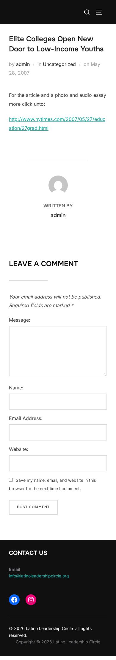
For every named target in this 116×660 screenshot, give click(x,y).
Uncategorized (59, 64)
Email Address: (26, 418)
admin (23, 64)
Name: (16, 388)
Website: (18, 449)
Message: (19, 320)
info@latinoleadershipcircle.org (39, 575)
